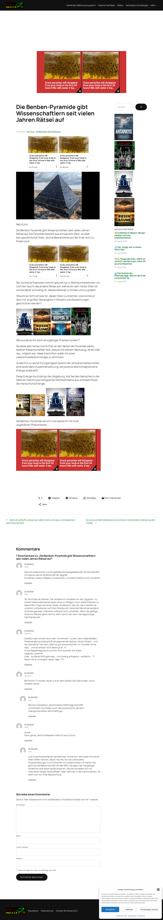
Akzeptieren (110, 909)
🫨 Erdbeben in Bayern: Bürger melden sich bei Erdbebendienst (129, 235)
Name (18, 836)
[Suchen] (141, 107)
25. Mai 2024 (29, 564)
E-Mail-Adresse (22, 847)
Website (19, 858)
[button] (158, 889)
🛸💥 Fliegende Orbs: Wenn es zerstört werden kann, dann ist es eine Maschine (130, 261)
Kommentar (21, 805)
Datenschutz (132, 916)
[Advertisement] (81, 28)
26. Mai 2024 (33, 749)
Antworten (28, 583)
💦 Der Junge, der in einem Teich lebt (128, 248)
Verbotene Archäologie (48, 131)
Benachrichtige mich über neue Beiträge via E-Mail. (37, 870)
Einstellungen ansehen (149, 909)
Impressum (141, 916)
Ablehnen (129, 909)
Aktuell (31, 131)
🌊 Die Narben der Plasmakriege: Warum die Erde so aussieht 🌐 (130, 275)
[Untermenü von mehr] (156, 5)
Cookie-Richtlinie (121, 916)
